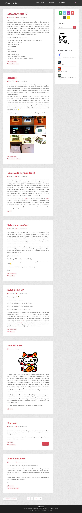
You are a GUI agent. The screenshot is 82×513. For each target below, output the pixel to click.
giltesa (34, 508)
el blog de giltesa (11, 3)
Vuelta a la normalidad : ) (21, 172)
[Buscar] (74, 27)
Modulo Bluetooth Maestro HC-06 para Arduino (66, 78)
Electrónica (52, 2)
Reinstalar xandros (18, 225)
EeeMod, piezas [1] (17, 13)
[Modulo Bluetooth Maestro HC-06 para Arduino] (59, 75)
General (43, 2)
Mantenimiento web (14, 488)
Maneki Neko (14, 345)
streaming (19, 322)
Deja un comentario (22, 17)
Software (18, 159)
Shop (37, 2)
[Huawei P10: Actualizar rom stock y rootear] (59, 54)
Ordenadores (13, 61)
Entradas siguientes (10, 499)
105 (36, 498)
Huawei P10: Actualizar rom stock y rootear (67, 57)
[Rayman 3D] (59, 62)
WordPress (49, 510)
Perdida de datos (16, 458)
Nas (23, 320)
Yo (10, 211)
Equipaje (12, 423)
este (26, 198)
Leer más (45, 444)
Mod (17, 64)
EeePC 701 (12, 64)
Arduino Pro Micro (62, 71)
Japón (11, 409)
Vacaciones (12, 444)
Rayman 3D (61, 65)
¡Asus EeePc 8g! (15, 289)
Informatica (62, 2)
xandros (12, 77)
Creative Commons (54, 508)
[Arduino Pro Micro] (59, 69)
